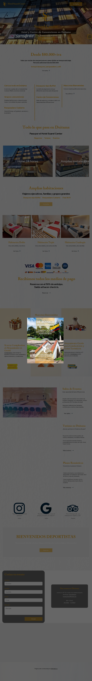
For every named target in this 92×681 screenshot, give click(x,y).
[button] (60, 321)
